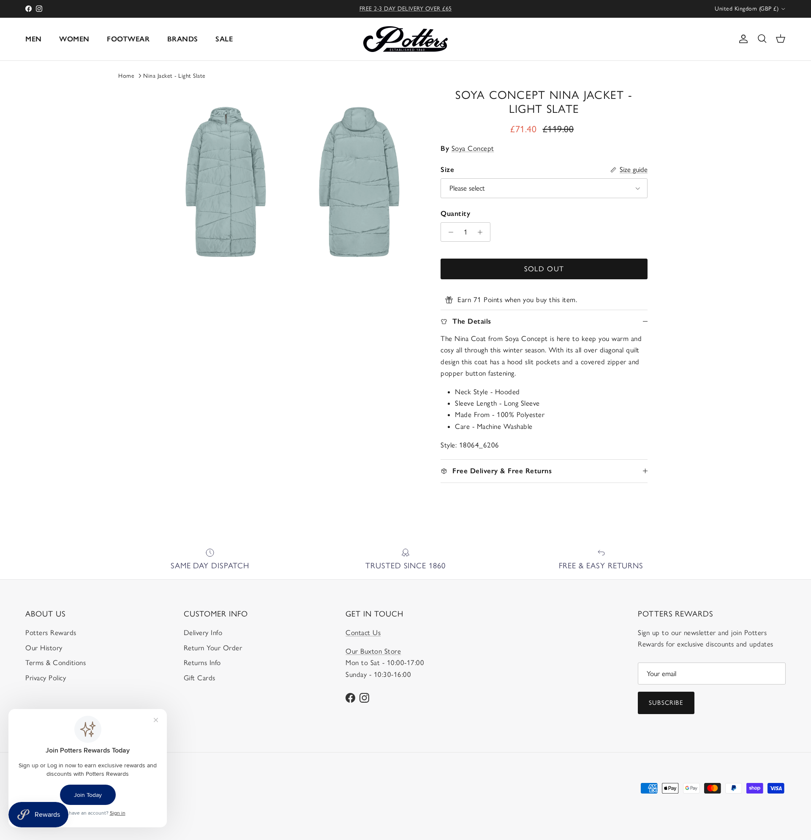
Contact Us (363, 632)
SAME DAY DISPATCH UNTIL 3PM (406, 10)
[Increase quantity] (482, 232)
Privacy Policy (45, 678)
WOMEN (74, 39)
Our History (44, 648)
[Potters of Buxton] (405, 39)
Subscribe (666, 702)
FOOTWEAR (128, 39)
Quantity (455, 213)
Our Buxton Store (373, 651)
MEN (33, 39)
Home (126, 75)
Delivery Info (203, 632)
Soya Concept (473, 148)
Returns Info (202, 662)
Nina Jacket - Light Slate (174, 75)
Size (447, 169)
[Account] (741, 39)
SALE (224, 39)
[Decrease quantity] (448, 232)
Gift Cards (199, 678)
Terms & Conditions (55, 662)
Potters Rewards (50, 632)
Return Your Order (213, 648)
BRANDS (182, 39)
